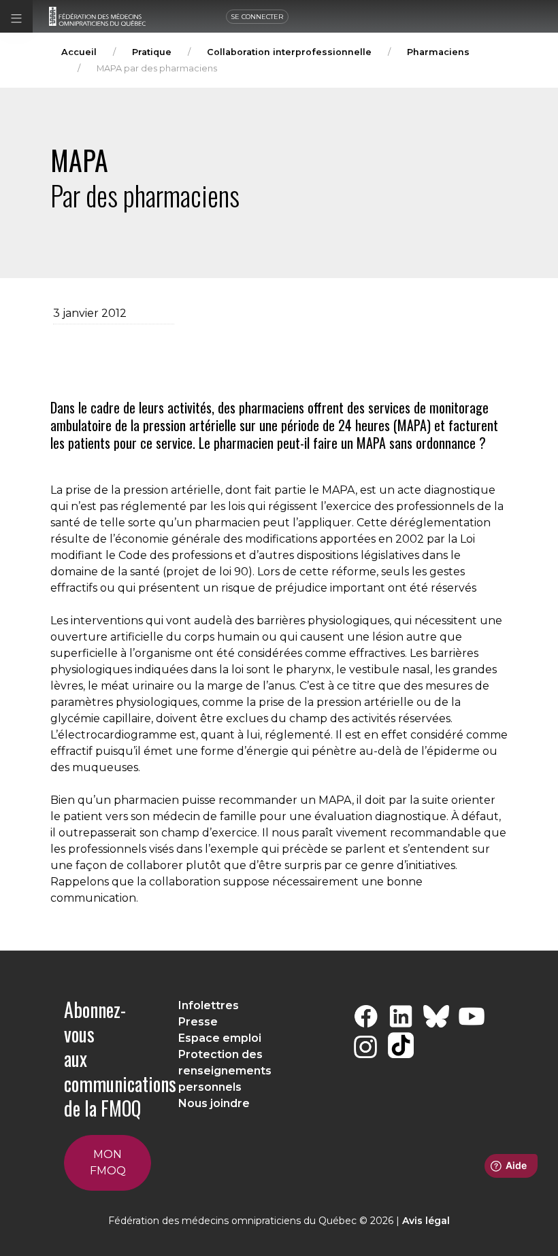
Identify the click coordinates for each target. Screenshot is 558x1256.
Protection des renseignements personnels (225, 1070)
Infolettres (208, 1005)
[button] (16, 16)
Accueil (79, 52)
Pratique (151, 52)
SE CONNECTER (257, 16)
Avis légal (426, 1221)
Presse (198, 1021)
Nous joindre (214, 1103)
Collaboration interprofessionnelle (289, 52)
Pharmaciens (438, 52)
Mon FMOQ (108, 1162)
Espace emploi (219, 1038)
